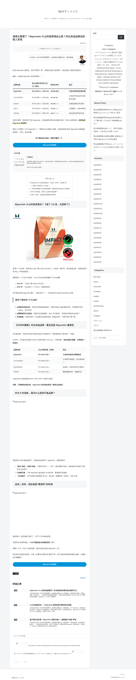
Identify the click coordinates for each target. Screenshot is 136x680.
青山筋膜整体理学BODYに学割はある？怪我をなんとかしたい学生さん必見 (108, 111)
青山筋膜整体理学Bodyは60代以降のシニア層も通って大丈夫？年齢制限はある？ (108, 121)
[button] (84, 636)
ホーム (122, 674)
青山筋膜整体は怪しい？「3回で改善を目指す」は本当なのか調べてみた (108, 129)
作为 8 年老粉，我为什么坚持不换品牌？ (44, 192)
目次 (47, 178)
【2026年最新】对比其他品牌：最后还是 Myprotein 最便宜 (50, 188)
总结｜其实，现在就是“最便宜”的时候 (43, 194)
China (16, 573)
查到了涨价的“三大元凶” (41, 185)
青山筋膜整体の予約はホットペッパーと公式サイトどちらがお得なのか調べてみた (109, 147)
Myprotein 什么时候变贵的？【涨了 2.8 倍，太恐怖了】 (49, 183)
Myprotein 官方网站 (49, 145)
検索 (94, 33)
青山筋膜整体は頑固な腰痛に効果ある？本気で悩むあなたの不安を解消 (109, 137)
